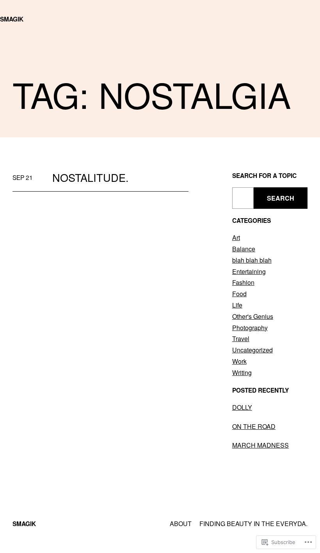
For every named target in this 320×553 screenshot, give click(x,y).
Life (237, 305)
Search (280, 198)
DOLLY (242, 407)
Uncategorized (252, 349)
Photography (250, 327)
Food (239, 293)
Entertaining (249, 271)
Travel (240, 338)
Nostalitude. (90, 177)
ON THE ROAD (254, 426)
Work (239, 361)
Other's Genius (252, 316)
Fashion (243, 282)
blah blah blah (252, 260)
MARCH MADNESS (260, 445)
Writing (242, 372)
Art (236, 237)
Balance (243, 248)
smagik (11, 19)
